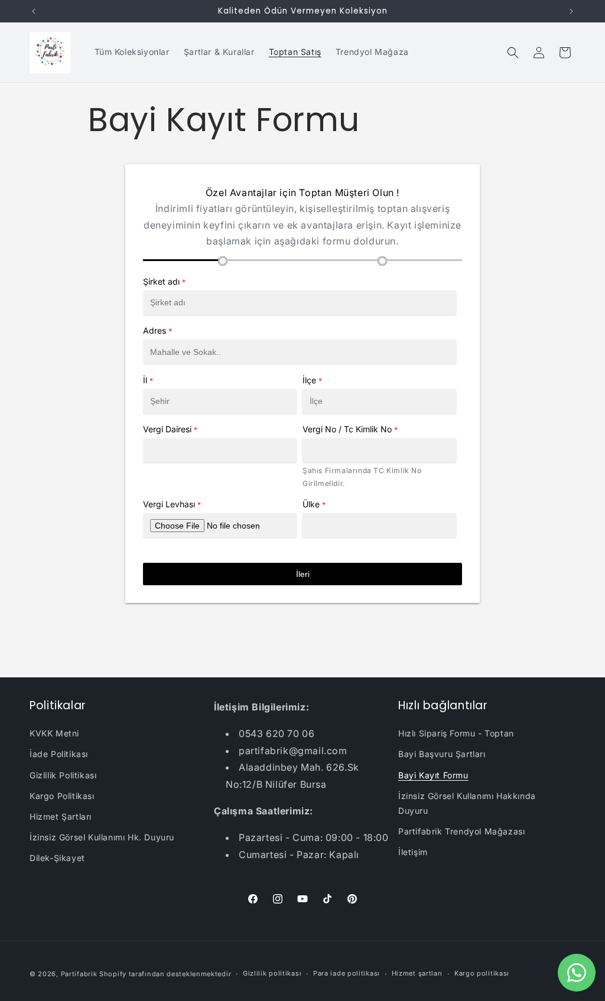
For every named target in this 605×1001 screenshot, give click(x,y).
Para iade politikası (346, 973)
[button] (513, 53)
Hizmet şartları (417, 973)
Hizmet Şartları (61, 816)
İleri (303, 574)
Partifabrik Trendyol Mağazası (461, 831)
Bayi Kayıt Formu (433, 775)
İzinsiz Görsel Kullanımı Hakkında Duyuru (467, 803)
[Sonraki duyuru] (571, 11)
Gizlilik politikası (272, 973)
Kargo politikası (481, 973)
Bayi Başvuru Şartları (442, 754)
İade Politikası (59, 754)
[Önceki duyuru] (34, 11)
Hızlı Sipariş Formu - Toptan (456, 733)
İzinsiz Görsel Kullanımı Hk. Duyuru (102, 837)
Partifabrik (79, 974)
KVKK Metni (54, 733)
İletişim (413, 852)
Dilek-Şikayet (57, 858)
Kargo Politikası (62, 796)
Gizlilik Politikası (63, 775)
